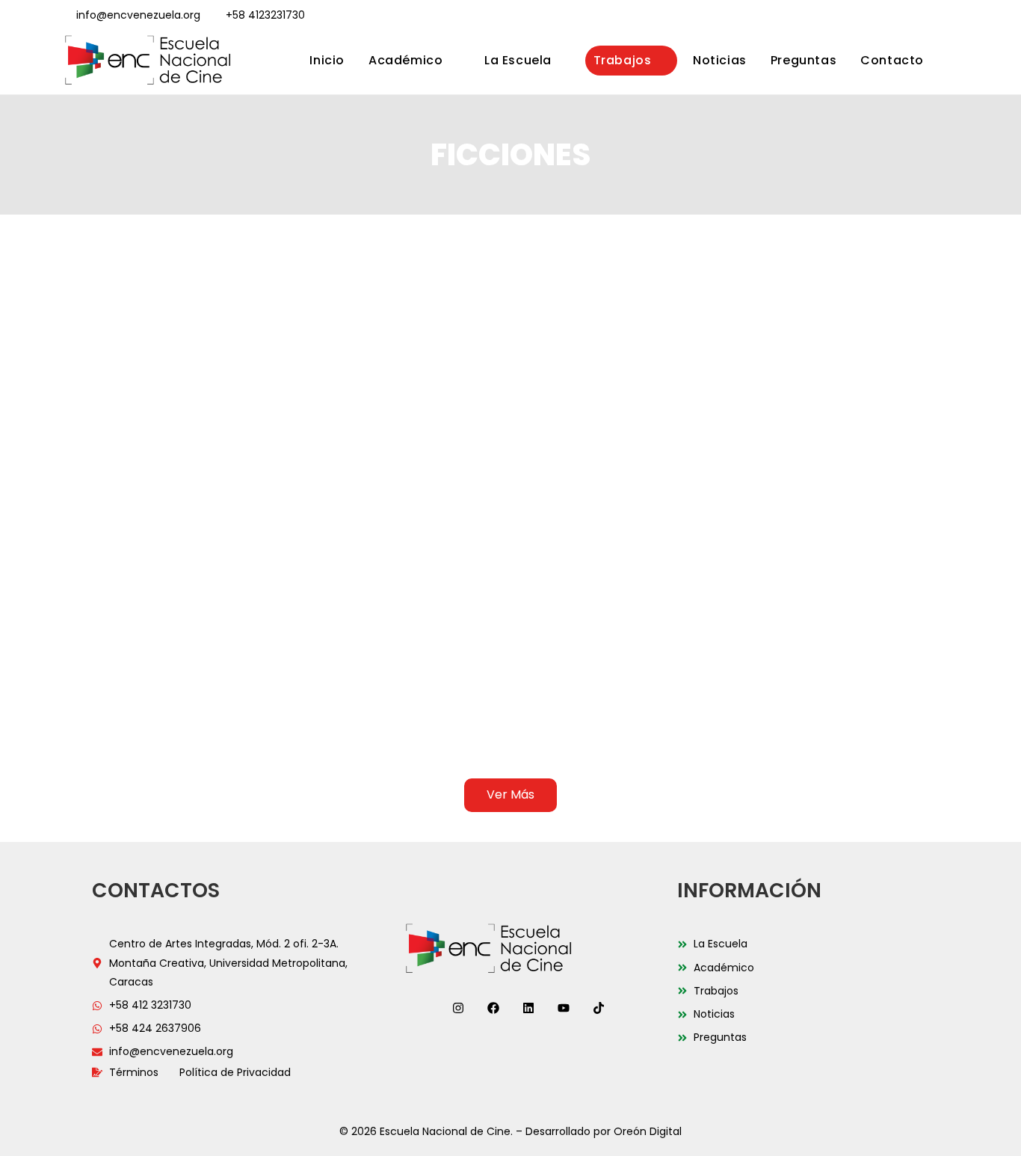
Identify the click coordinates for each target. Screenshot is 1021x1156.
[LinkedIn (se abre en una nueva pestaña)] (915, 15)
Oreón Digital (648, 1131)
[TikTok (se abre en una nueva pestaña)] (951, 15)
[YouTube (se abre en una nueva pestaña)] (934, 15)
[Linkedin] (528, 1008)
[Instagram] (458, 1008)
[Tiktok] (599, 1008)
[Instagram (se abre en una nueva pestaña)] (895, 15)
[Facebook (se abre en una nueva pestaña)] (876, 15)
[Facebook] (493, 1008)
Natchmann (892, 732)
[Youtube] (564, 1008)
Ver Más (510, 794)
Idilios (123, 673)
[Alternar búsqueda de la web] (953, 61)
